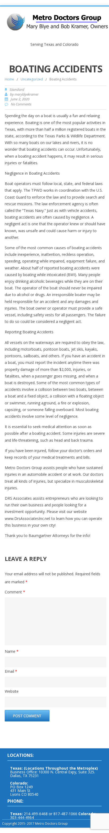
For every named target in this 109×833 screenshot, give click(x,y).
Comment (15, 591)
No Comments (21, 104)
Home (9, 79)
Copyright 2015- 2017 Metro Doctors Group (35, 823)
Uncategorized (32, 79)
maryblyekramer (27, 94)
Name (12, 651)
